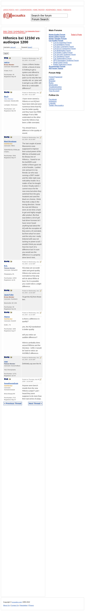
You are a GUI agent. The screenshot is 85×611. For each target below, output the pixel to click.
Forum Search (40, 19)
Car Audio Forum (56, 41)
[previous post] (6, 92)
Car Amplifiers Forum (61, 45)
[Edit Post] (41, 58)
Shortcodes (53, 85)
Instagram (53, 101)
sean (6, 361)
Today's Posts (76, 35)
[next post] (6, 58)
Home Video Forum (57, 37)
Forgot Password (55, 77)
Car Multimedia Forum (62, 50)
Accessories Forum (57, 66)
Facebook (53, 99)
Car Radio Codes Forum (62, 52)
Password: (26, 47)
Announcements (55, 89)
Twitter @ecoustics (56, 105)
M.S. (6, 266)
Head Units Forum (60, 62)
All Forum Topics (56, 68)
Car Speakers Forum (61, 56)
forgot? (30, 47)
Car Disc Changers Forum (63, 46)
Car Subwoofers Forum (62, 58)
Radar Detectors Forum (62, 64)
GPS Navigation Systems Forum (66, 60)
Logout (51, 79)
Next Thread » (35, 403)
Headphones (51, 10)
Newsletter (23, 605)
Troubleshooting (55, 87)
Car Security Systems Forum (64, 54)
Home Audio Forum (57, 35)
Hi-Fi (17, 10)
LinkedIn (52, 103)
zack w (6, 62)
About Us (6, 605)
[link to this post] (10, 58)
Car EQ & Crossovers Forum (64, 48)
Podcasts (67, 10)
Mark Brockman (10, 141)
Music (59, 10)
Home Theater (38, 10)
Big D (6, 97)
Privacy (31, 605)
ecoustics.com (17, 602)
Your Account (54, 91)
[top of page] (4, 58)
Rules (51, 83)
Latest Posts (8, 10)
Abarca (7, 317)
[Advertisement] (23, 502)
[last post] (7, 58)
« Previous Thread (12, 403)
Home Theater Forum (58, 39)
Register (52, 81)
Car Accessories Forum (62, 43)
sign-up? (13, 47)
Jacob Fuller (9, 295)
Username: (9, 47)
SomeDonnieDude (11, 383)
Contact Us (15, 605)
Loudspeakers (26, 10)
